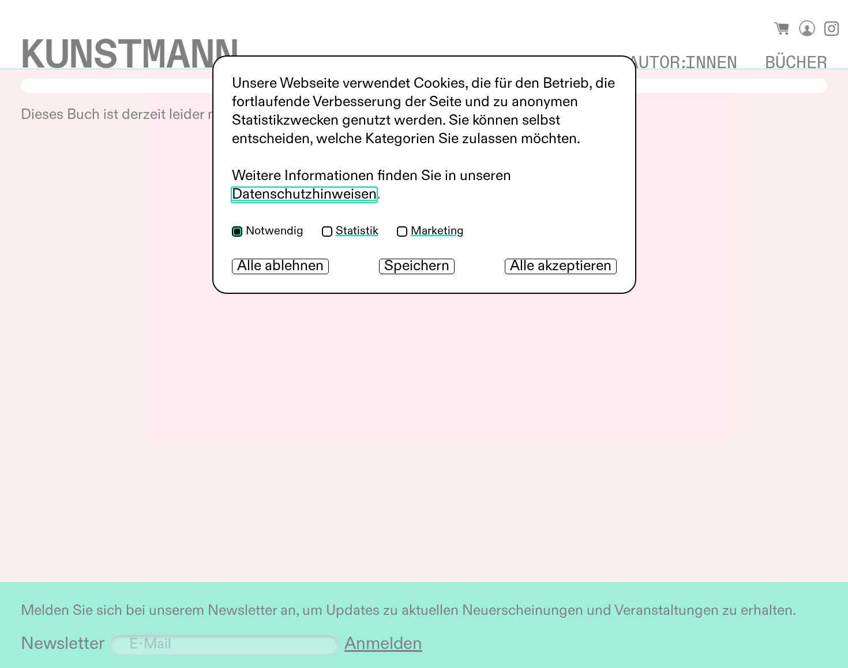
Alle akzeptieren (560, 266)
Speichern (416, 266)
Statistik (357, 231)
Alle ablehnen (280, 266)
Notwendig (274, 231)
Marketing (437, 231)
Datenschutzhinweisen (304, 195)
